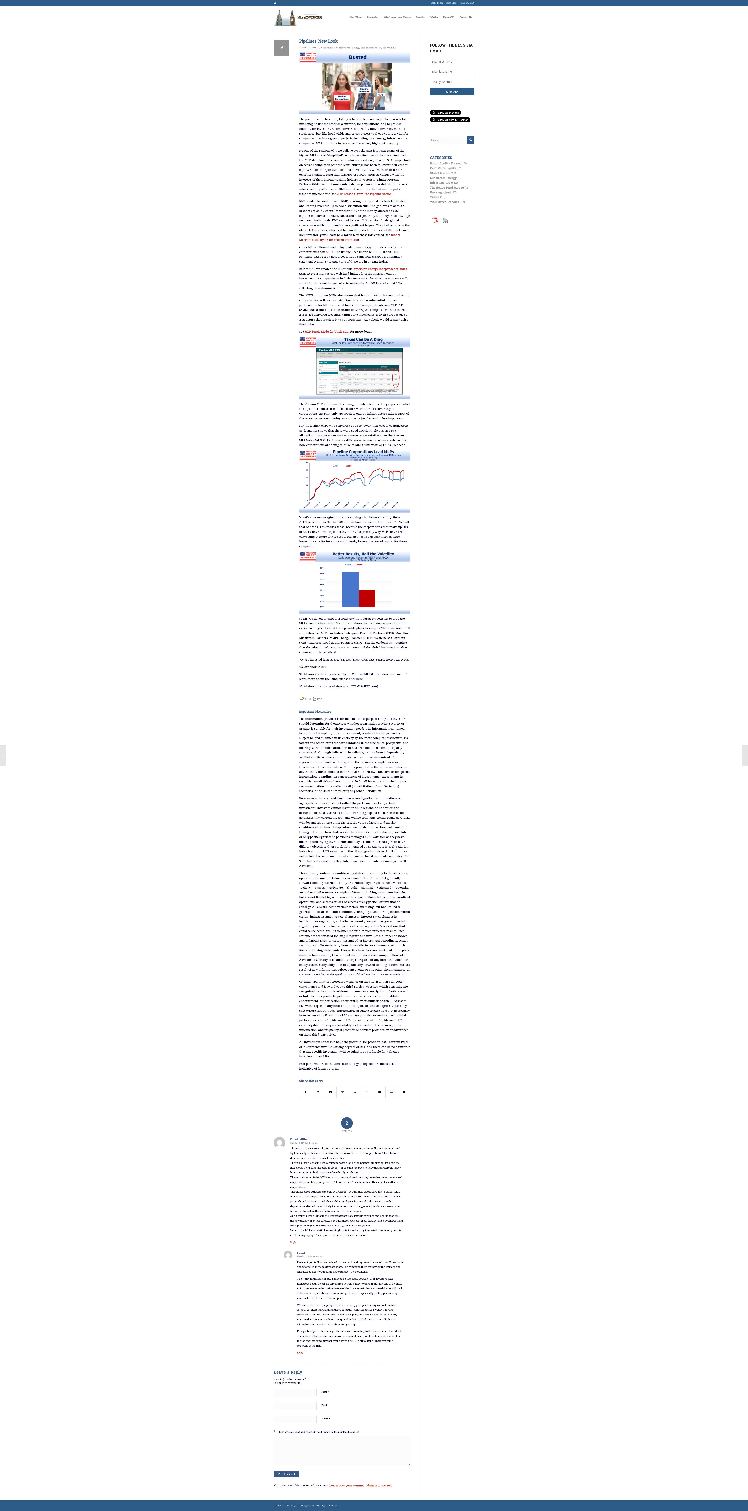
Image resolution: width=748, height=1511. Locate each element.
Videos (434, 197)
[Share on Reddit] (392, 1092)
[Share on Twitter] (318, 1092)
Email (325, 1405)
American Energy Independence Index (380, 269)
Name (325, 1391)
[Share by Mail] (404, 1092)
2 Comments (326, 47)
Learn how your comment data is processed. (360, 1485)
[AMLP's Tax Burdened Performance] (354, 368)
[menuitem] (356, 17)
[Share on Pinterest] (343, 1092)
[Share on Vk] (379, 1092)
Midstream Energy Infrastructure (358, 47)
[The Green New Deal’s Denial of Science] (3, 755)
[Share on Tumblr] (367, 1092)
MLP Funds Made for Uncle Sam (327, 331)
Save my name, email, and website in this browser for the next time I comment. (319, 1432)
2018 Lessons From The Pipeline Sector (364, 194)
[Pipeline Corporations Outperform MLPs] (354, 481)
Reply (293, 1242)
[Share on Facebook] (305, 1092)
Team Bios (451, 3)
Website (325, 1418)
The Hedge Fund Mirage (447, 187)
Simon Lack (389, 47)
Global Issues (439, 173)
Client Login (436, 3)
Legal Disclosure (329, 1505)
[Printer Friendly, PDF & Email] (311, 696)
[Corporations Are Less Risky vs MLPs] (354, 582)
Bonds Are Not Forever (446, 163)
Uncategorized (440, 192)
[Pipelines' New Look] (281, 48)
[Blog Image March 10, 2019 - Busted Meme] (354, 83)
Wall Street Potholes (444, 202)
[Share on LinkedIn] (355, 1092)
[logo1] (298, 17)
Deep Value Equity (443, 168)
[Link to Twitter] (275, 3)
